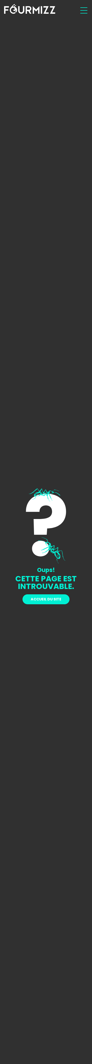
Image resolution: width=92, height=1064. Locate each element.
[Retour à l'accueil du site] (29, 9)
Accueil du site (46, 599)
